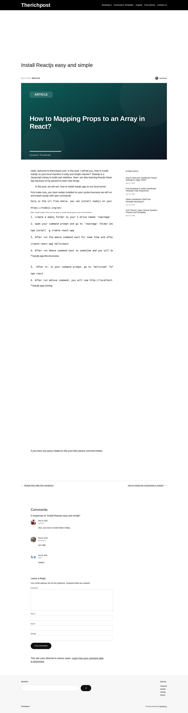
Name (33, 614)
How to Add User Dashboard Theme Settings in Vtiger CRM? (141, 179)
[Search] (86, 688)
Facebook (163, 686)
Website (33, 634)
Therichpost (35, 5)
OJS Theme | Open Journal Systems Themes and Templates (141, 211)
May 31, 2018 (43, 520)
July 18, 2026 (130, 205)
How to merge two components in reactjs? (146, 485)
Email (33, 624)
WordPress (163, 706)
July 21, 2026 (130, 183)
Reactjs (36, 78)
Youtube (163, 689)
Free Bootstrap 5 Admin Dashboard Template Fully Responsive (141, 189)
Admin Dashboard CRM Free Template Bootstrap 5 (138, 200)
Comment (34, 588)
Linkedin (163, 692)
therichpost (163, 78)
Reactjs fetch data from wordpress (39, 485)
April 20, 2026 (130, 215)
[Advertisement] (94, 27)
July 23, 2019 (42, 555)
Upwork (162, 695)
